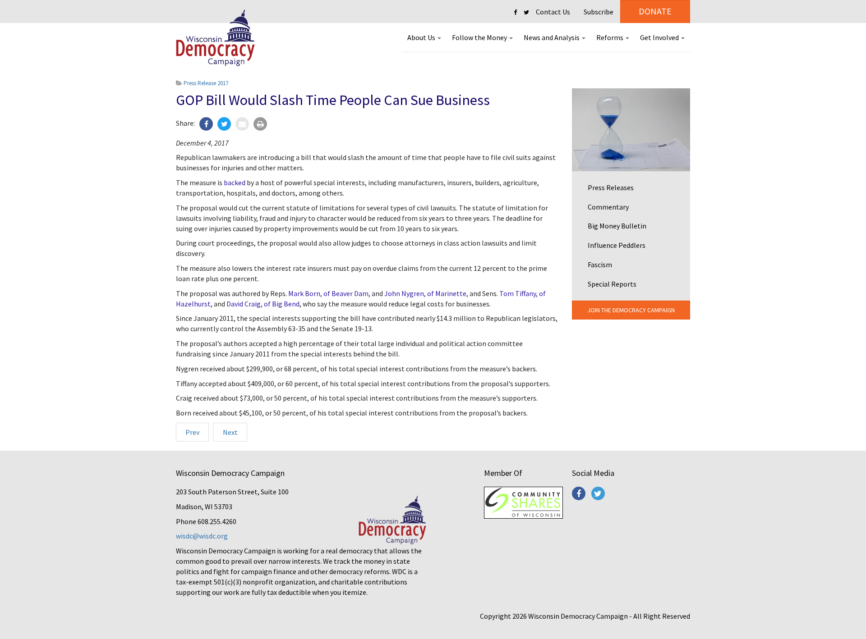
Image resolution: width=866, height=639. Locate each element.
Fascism (600, 264)
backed (234, 182)
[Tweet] (224, 124)
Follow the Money (480, 37)
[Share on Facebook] (206, 124)
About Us (422, 37)
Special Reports (612, 283)
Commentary (608, 206)
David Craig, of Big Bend (262, 303)
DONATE (655, 11)
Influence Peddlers (616, 245)
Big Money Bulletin (617, 225)
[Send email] (242, 124)
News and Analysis (552, 37)
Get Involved (660, 37)
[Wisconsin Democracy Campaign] (215, 38)
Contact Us (553, 11)
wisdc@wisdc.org (202, 535)
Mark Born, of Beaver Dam (328, 293)
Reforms (610, 37)
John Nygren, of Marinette (425, 293)
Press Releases (611, 187)
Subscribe (598, 11)
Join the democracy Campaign (631, 310)
